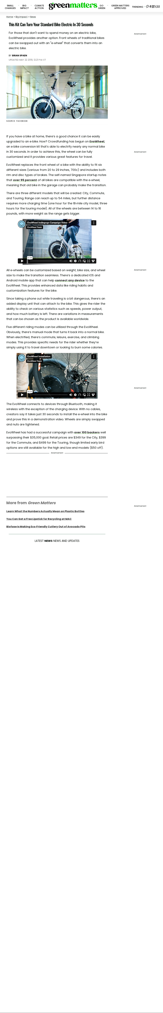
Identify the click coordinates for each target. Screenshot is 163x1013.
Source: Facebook (17, 121)
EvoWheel (96, 141)
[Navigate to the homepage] (73, 6)
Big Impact (22, 16)
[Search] (147, 6)
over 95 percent (25, 180)
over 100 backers (87, 432)
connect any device (70, 280)
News (33, 16)
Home (9, 16)
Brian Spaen (19, 55)
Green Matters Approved (120, 7)
